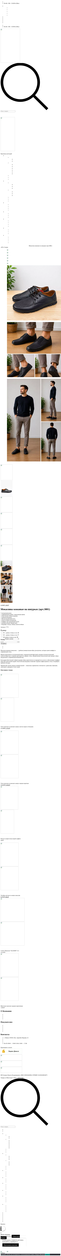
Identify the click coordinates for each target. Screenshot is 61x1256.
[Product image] (7, 721)
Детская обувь (13, 177)
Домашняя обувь (14, 179)
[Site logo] (10, 62)
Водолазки (17, 184)
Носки (11, 217)
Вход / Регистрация (9, 1221)
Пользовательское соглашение (17, 11)
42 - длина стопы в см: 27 (11, 635)
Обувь (7, 245)
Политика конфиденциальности (17, 13)
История (11, 8)
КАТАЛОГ (4, 244)
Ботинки (16, 172)
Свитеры (16, 188)
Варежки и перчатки (15, 230)
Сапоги (16, 166)
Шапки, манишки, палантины (18, 201)
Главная (3, 245)
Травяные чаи (13, 222)
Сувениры (12, 239)
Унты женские (18, 159)
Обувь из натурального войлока (22, 173)
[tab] (32, 646)
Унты (15, 164)
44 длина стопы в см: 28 (10, 637)
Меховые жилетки (15, 204)
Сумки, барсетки (14, 242)
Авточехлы (13, 208)
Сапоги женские (18, 161)
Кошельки (12, 240)
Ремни (11, 237)
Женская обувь (14, 157)
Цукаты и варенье (15, 224)
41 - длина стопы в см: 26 (11, 633)
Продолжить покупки (10, 1245)
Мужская (12, 190)
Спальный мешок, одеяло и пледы (19, 221)
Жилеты (16, 186)
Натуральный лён (14, 197)
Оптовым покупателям (15, 9)
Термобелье (13, 199)
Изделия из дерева (15, 226)
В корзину (3, 643)
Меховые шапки (14, 206)
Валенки (12, 175)
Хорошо (47, 1254)
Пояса (11, 231)
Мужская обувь (14, 163)
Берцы (15, 170)
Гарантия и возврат (14, 15)
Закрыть (3, 1225)
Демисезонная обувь (19, 168)
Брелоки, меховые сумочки (17, 210)
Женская (12, 182)
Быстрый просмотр (6, 724)
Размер (3, 630)
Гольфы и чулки (14, 215)
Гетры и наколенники (16, 213)
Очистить (7, 640)
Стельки (12, 233)
